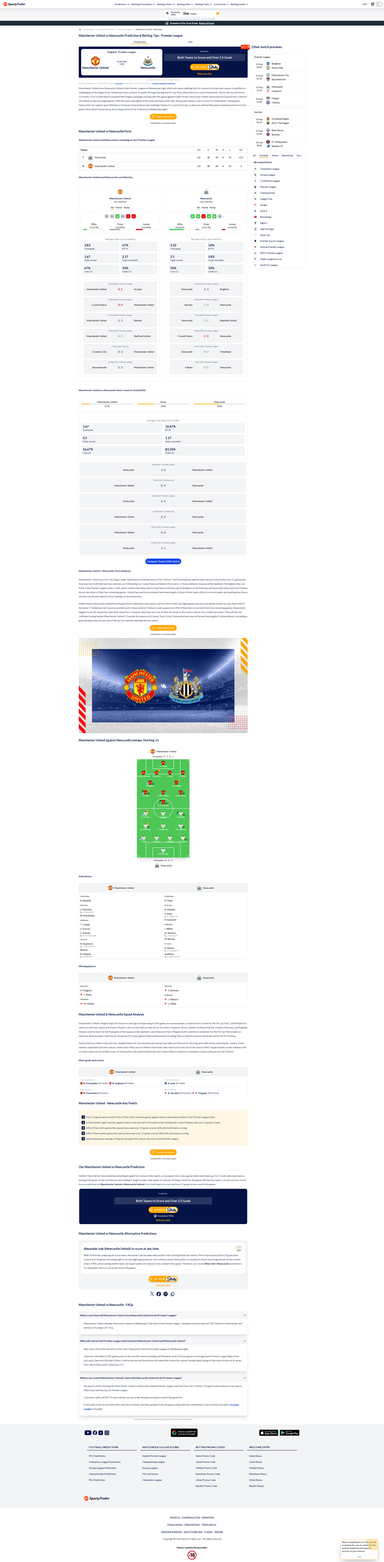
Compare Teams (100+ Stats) (163, 561)
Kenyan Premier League (272, 246)
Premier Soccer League (272, 240)
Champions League (269, 168)
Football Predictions (107, 29)
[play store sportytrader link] (289, 1433)
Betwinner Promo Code (208, 1473)
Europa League (267, 174)
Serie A (263, 210)
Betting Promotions (142, 4)
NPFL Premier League (271, 252)
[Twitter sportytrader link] (100, 1433)
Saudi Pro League (269, 264)
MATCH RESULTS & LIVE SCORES (160, 1447)
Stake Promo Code (205, 1455)
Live (190, 41)
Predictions (121, 4)
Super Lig (265, 234)
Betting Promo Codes (210, 1447)
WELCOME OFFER (259, 1447)
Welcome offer (204, 73)
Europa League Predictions (102, 1467)
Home (119, 207)
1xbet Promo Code (205, 1461)
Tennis (275, 155)
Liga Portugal (267, 228)
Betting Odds (202, 4)
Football (263, 155)
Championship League (153, 1461)
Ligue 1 (263, 222)
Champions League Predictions (105, 1461)
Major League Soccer (271, 258)
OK (359, 1556)
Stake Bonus (255, 1455)
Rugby (300, 155)
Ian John (119, 83)
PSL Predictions (97, 1479)
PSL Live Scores (150, 1473)
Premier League (125, 29)
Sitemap (218, 1531)
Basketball (287, 155)
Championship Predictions (102, 1473)
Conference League (270, 180)
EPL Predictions (97, 1455)
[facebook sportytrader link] (95, 1433)
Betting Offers (164, 4)
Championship (267, 192)
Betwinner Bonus (258, 1473)
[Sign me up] (372, 4)
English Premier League (154, 1455)
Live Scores (220, 4)
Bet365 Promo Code (206, 1485)
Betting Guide (238, 4)
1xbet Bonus (255, 1461)
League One (266, 198)
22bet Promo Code (206, 1479)
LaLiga (263, 204)
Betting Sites (183, 4)
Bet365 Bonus (256, 1485)
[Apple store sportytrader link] (269, 1433)
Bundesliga (266, 216)
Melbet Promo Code (206, 1467)
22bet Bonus (255, 1479)
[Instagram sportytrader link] (107, 1433)
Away (127, 207)
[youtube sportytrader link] (88, 1433)
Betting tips (89, 29)
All (112, 207)
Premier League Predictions (163, 83)
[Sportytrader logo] (192, 1498)
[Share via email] (165, 1295)
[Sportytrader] (14, 4)
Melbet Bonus (256, 1467)
